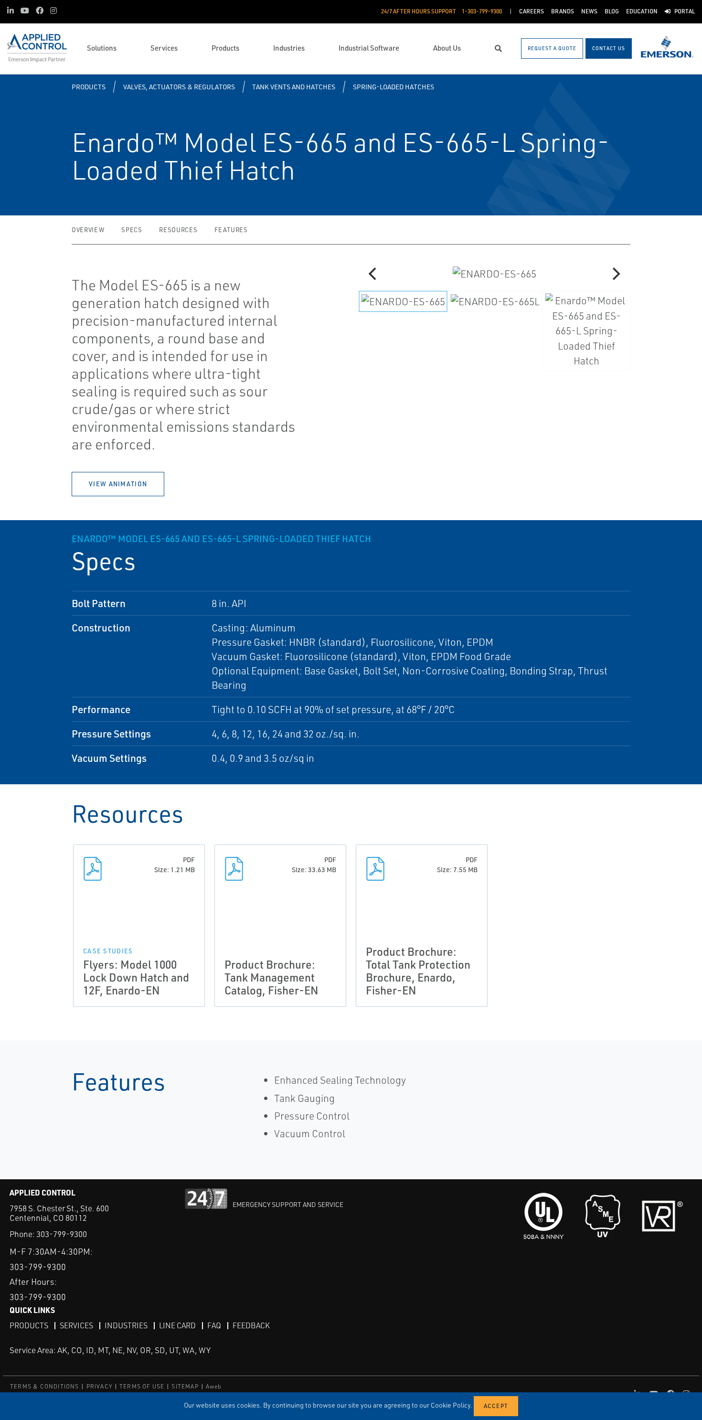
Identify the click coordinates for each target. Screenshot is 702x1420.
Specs (131, 230)
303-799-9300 (61, 1234)
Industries (126, 1325)
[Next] (615, 273)
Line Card (177, 1325)
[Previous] (373, 273)
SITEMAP (184, 1386)
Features (230, 230)
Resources (178, 230)
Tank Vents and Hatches (293, 87)
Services (76, 1325)
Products (89, 87)
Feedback (251, 1325)
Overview (88, 230)
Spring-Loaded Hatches (393, 87)
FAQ (214, 1325)
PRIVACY (99, 1386)
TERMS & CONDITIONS (44, 1386)
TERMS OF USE (141, 1386)
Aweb (214, 1386)
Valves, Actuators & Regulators (179, 87)
